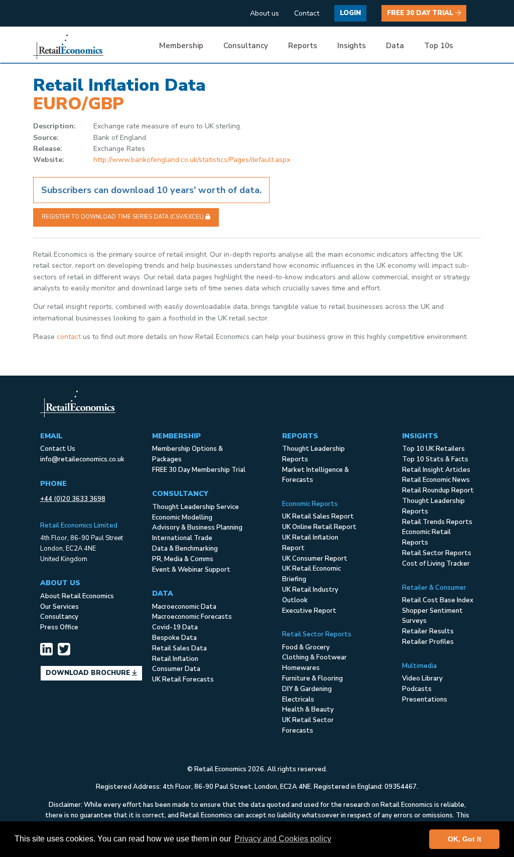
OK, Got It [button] (464, 839)
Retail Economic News (436, 479)
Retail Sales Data (179, 648)
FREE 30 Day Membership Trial (198, 469)
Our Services (59, 606)
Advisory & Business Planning (197, 527)
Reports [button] (302, 46)
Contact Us (57, 448)
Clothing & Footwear (314, 657)
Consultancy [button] (245, 46)
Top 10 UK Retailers (433, 448)
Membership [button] (181, 46)
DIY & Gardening (307, 689)
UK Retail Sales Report (318, 516)
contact (69, 336)
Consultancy (59, 616)
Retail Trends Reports (437, 522)
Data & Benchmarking (185, 548)
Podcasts (417, 689)
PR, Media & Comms (182, 559)
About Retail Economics (77, 596)
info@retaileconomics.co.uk (82, 459)
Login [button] (350, 13)
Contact (306, 13)
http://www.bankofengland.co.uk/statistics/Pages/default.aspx (191, 159)
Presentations (424, 699)
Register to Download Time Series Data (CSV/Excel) (123, 217)
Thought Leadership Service (195, 506)
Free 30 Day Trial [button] (421, 13)
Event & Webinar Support (191, 569)
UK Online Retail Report (319, 527)
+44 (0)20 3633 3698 (72, 498)
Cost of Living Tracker (436, 563)
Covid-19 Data (175, 627)
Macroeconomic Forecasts (192, 616)
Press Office (59, 627)
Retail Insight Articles (436, 469)
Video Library (422, 678)
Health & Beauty (308, 709)
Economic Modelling (182, 517)
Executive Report (309, 610)
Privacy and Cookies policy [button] (282, 838)
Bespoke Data (174, 637)
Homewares (301, 667)
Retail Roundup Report (438, 490)
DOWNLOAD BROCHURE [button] (89, 672)
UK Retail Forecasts (183, 679)
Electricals (298, 699)
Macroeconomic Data (184, 606)
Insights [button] (351, 46)
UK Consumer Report (314, 558)
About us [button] (264, 13)
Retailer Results (428, 631)
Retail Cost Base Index (437, 600)
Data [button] (395, 46)
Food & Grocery (306, 647)
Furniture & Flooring (312, 678)
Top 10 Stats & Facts (435, 459)
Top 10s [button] (438, 46)
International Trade (182, 538)
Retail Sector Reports (436, 553)
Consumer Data (176, 668)
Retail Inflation (175, 658)
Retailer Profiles (428, 641)
